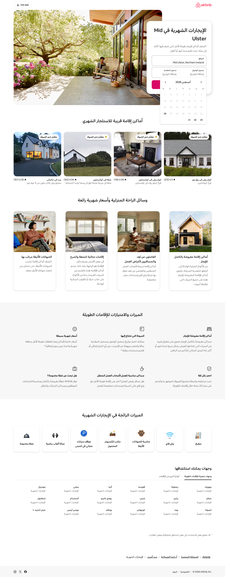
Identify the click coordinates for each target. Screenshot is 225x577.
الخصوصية (185, 571)
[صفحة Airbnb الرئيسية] (204, 5)
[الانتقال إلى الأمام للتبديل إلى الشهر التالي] (165, 82)
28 (165, 113)
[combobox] (179, 62)
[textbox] (193, 74)
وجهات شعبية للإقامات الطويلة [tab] (198, 476)
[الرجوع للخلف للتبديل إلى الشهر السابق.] (201, 82)
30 (195, 120)
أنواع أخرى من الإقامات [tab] (169, 476)
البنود (174, 571)
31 (189, 120)
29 (201, 120)
